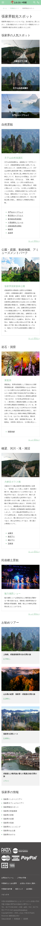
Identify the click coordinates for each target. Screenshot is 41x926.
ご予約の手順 (21, 878)
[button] (20, 2)
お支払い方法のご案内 (27, 883)
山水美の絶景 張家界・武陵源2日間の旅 (19, 694)
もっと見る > (34, 241)
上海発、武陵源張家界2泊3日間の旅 (17, 654)
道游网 (25, 919)
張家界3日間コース (10, 734)
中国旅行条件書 (6, 889)
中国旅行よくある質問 (9, 883)
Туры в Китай (6, 919)
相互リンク (19, 889)
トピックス (5, 894)
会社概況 (29, 889)
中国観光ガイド (14, 8)
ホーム (5, 8)
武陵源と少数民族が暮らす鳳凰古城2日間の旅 (20, 775)
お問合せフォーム (7, 878)
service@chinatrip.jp (20, 910)
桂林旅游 (17, 919)
